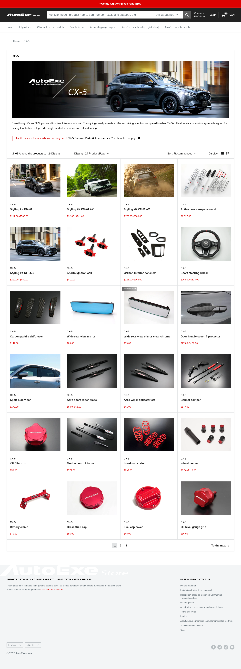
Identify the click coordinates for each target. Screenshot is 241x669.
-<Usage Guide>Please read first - (120, 3)
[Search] (187, 15)
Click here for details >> (51, 589)
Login (213, 14)
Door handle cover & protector (200, 336)
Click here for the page (76, 138)
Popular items (77, 27)
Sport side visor (20, 399)
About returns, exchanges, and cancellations (201, 607)
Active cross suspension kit (199, 209)
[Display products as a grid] (222, 153)
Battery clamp (19, 527)
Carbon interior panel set (140, 273)
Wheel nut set (190, 463)
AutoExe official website (191, 625)
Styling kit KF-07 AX (137, 209)
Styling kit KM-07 (21, 209)
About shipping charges (102, 27)
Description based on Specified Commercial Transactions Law (201, 596)
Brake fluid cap (77, 527)
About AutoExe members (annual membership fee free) (206, 621)
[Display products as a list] (227, 153)
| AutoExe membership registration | (140, 27)
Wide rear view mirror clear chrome (147, 336)
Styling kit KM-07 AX (80, 209)
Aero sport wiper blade (82, 399)
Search (183, 630)
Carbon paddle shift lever (26, 336)
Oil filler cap (18, 463)
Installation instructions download (196, 590)
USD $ (30, 645)
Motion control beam (80, 463)
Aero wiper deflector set (139, 399)
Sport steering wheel (194, 273)
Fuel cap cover (133, 527)
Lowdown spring (134, 463)
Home (10, 27)
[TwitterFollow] (219, 647)
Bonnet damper (191, 399)
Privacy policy (187, 602)
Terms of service (188, 612)
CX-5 (26, 41)
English (12, 645)
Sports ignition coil (79, 273)
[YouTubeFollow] (232, 647)
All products (25, 27)
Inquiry (183, 616)
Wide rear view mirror (81, 336)
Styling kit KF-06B (22, 273)
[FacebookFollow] (213, 647)
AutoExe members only (177, 27)
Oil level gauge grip (193, 527)
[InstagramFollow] (226, 647)
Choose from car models (50, 27)
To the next (218, 545)
